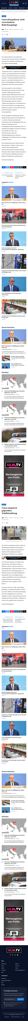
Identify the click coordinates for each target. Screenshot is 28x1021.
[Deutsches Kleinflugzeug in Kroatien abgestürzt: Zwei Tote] (14, 381)
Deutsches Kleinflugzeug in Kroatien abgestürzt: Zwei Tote (14, 391)
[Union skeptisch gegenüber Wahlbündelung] (14, 533)
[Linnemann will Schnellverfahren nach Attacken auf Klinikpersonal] (14, 261)
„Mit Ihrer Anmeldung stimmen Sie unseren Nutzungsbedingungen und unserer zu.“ (13, 1004)
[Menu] (26, 3)
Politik (15, 8)
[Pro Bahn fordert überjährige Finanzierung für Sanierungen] (14, 306)
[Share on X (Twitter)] (5, 34)
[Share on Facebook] (3, 34)
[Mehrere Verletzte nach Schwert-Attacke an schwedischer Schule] (14, 435)
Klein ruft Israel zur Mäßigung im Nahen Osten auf (13, 203)
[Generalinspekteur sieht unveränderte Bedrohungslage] (14, 44)
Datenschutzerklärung (8, 1005)
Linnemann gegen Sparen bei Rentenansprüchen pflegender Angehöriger (13, 248)
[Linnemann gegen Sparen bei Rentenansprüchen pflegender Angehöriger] (14, 238)
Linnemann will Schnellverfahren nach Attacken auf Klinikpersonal (14, 271)
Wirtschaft (22, 8)
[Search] (23, 3)
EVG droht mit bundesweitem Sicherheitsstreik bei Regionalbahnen (13, 226)
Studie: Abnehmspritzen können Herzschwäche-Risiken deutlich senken (8, 620)
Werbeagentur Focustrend (15, 1014)
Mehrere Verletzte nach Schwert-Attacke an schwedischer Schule (15, 445)
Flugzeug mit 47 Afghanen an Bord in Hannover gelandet (20, 176)
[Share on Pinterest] (7, 34)
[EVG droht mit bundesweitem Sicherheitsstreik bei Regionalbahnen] (14, 216)
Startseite (3, 11)
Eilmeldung (4, 8)
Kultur (10, 8)
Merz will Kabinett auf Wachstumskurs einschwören (11, 294)
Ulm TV (6, 29)
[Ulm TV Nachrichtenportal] (14, 3)
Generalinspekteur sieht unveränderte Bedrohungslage (20, 620)
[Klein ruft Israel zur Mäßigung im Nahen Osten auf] (14, 193)
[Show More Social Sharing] (10, 34)
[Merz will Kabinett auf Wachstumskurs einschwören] (14, 284)
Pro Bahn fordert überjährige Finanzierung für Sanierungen (13, 316)
